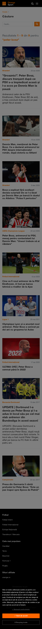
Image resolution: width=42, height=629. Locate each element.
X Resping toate (21, 622)
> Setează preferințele (21, 609)
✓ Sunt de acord (21, 616)
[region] (21, 606)
